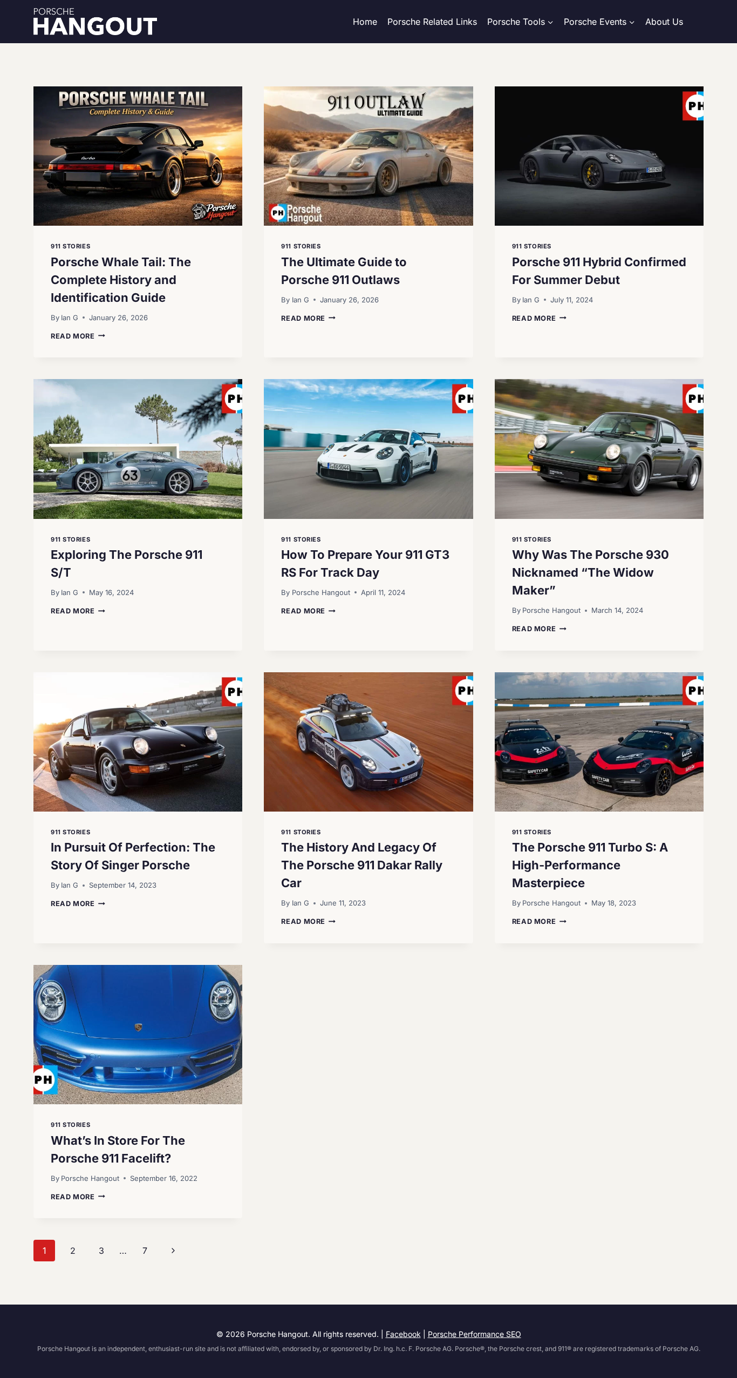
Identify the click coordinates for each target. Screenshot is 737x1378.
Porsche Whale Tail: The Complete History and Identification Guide (121, 280)
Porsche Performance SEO (474, 1334)
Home (365, 21)
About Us (664, 21)
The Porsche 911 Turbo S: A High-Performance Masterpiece (590, 865)
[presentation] (137, 156)
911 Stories (70, 246)
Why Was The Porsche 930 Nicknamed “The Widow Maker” (590, 572)
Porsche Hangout (321, 592)
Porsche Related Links (432, 21)
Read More (78, 336)
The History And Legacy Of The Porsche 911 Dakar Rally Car (361, 865)
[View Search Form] (699, 21)
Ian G (69, 317)
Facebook (403, 1334)
